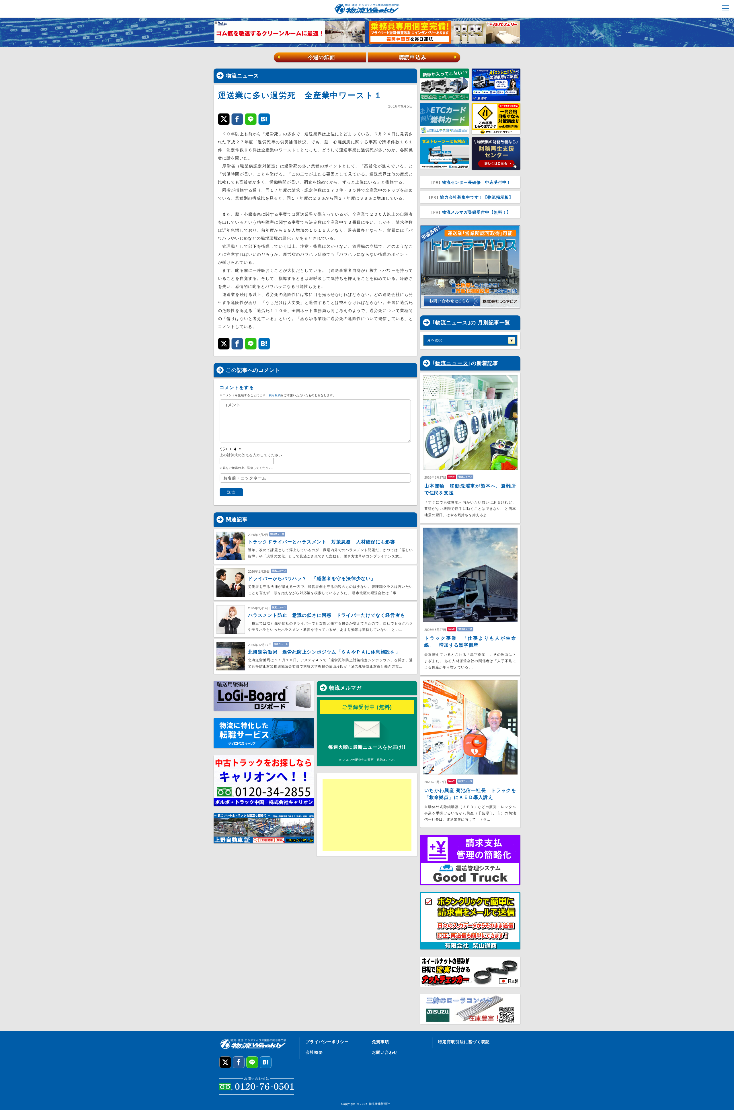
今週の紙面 (306, 57)
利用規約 (275, 395)
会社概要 (314, 1052)
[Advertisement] (367, 815)
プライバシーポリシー (327, 1041)
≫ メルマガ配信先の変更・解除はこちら (367, 759)
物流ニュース (242, 76)
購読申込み (428, 57)
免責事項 (380, 1041)
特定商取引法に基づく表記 (464, 1041)
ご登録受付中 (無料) (367, 707)
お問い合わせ (385, 1052)
